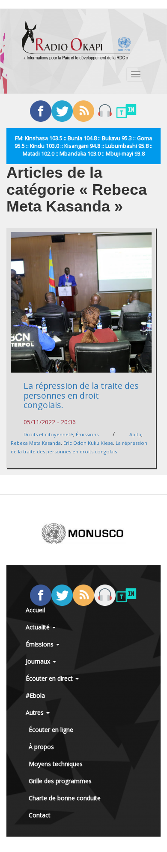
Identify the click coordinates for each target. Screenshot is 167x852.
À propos (41, 747)
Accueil (35, 610)
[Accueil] (76, 40)
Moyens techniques (56, 764)
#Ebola (35, 695)
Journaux (39, 661)
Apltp (135, 434)
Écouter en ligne (51, 730)
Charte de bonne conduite (65, 798)
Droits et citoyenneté (48, 434)
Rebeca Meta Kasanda (36, 443)
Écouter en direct (50, 678)
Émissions (87, 434)
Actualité (38, 627)
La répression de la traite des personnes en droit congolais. (81, 395)
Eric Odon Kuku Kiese (88, 443)
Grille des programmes (60, 781)
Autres (35, 712)
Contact (40, 815)
